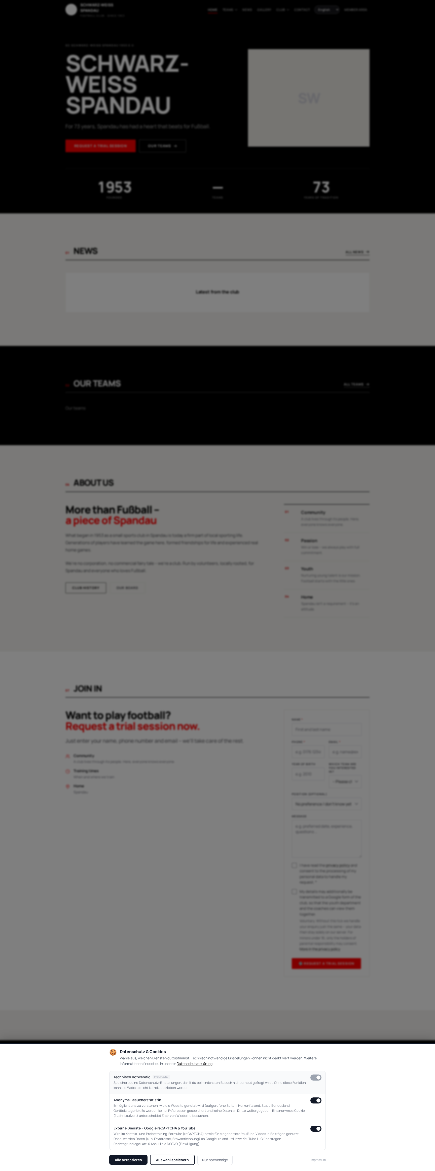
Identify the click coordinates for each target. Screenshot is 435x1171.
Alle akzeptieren (128, 1159)
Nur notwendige (215, 1159)
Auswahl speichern (172, 1159)
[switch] (315, 1078)
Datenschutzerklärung (194, 1063)
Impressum (318, 1160)
